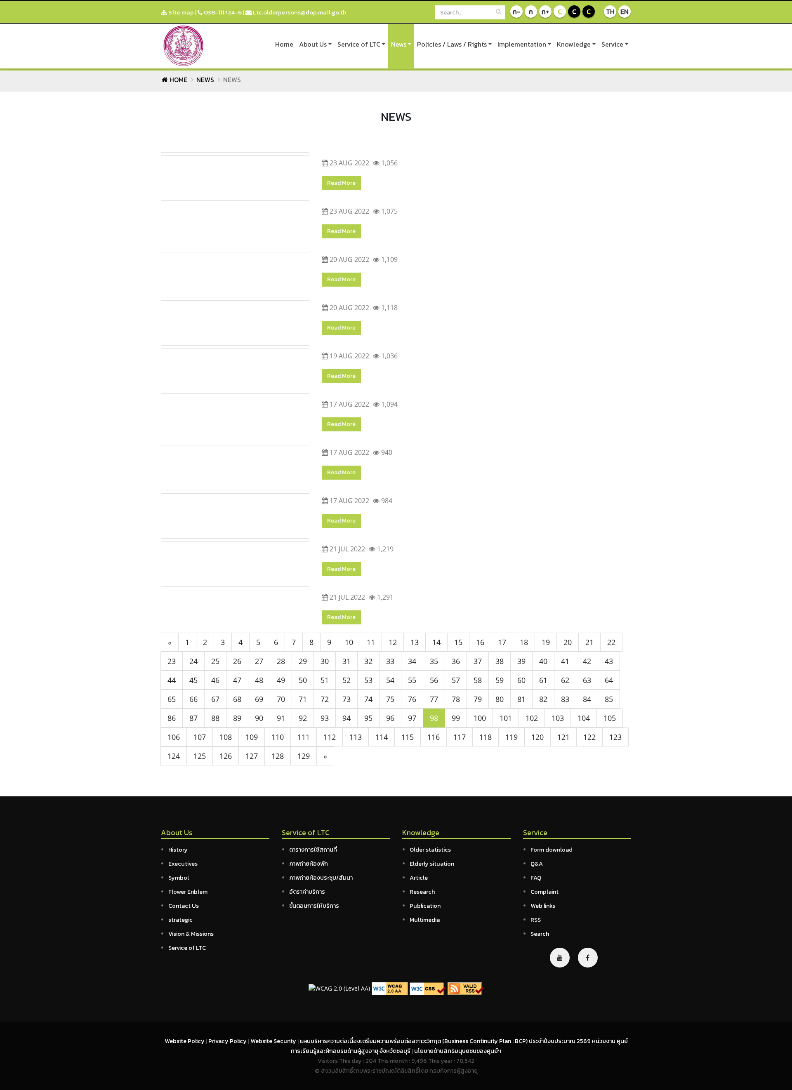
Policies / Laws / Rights (452, 44)
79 (478, 699)
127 (251, 756)
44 (171, 680)
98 (434, 718)
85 (609, 699)
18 (524, 642)
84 (587, 699)
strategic (180, 919)
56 (434, 680)
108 (225, 737)
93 (325, 718)
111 (303, 737)
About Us (313, 44)
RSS (535, 919)
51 (325, 680)
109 (251, 737)
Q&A (536, 863)
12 (393, 642)
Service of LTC (358, 44)
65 (171, 699)
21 (589, 642)
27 (259, 661)
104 (584, 718)
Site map (180, 12)
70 (281, 699)
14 (436, 642)
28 (281, 661)
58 (478, 680)
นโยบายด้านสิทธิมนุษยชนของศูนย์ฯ (457, 1050)
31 (346, 661)
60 (521, 680)
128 (277, 756)
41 (565, 661)
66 (193, 699)
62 (565, 680)
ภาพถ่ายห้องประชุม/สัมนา (321, 877)
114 (381, 737)
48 (259, 680)
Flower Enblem (187, 891)
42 (587, 661)
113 (355, 737)
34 (412, 661)
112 (329, 737)
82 (543, 699)
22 (611, 642)
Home (284, 44)
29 (303, 661)
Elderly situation (432, 863)
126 (225, 756)
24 (193, 661)
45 (193, 680)
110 (277, 737)
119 (511, 737)
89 (237, 718)
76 (412, 699)
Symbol (178, 877)
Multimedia (425, 919)
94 (346, 718)
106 (173, 737)
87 (193, 718)
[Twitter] (560, 958)
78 (456, 699)
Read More (341, 183)
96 (390, 718)
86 (171, 718)
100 (480, 718)
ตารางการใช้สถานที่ (313, 849)
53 (368, 680)
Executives (183, 863)
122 (589, 737)
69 (259, 699)
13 (414, 642)
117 (459, 737)
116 (433, 737)
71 (303, 699)
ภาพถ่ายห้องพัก (308, 863)
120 (537, 737)
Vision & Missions (191, 933)
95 (368, 718)
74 (368, 699)
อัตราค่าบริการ (307, 891)
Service (612, 44)
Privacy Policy (228, 1040)
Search (539, 933)
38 (499, 661)
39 (521, 661)
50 (303, 680)
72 (325, 699)
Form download (551, 849)
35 (434, 661)
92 (303, 718)
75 (390, 699)
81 (521, 699)
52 (346, 680)
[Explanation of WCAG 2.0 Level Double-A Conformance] (390, 988)
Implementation (521, 44)
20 (567, 642)
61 (543, 680)
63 (587, 680)
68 (237, 699)
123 (615, 737)
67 (215, 699)
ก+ (545, 11)
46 (215, 680)
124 (173, 756)
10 (349, 642)
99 (456, 718)
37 (478, 661)
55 (412, 680)
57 (456, 680)
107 (199, 737)
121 (563, 737)
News (398, 44)
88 (215, 718)
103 (558, 718)
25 (215, 661)
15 (458, 642)
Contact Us (183, 905)
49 (281, 680)
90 (259, 718)
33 (390, 661)
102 (532, 718)
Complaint (544, 891)
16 (480, 642)
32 (368, 661)
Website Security (273, 1040)
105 (609, 718)
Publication (425, 905)
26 (237, 661)
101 (506, 718)
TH (610, 11)
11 (371, 642)
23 (171, 661)
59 (499, 680)
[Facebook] (588, 958)
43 (609, 661)
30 (325, 661)
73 (346, 699)
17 (502, 642)
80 (499, 699)
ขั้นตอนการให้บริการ (314, 905)
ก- (516, 11)
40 (543, 661)
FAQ (535, 877)
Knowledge (574, 44)
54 (390, 680)
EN (624, 11)
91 (281, 718)
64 (609, 680)
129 (303, 756)
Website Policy (185, 1040)
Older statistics (430, 849)
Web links (542, 905)
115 (407, 737)
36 (456, 661)
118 (485, 737)
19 (546, 642)
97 (412, 718)
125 (199, 756)
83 (565, 699)
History (178, 849)
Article (419, 877)
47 (237, 680)
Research (422, 891)
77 (434, 699)
